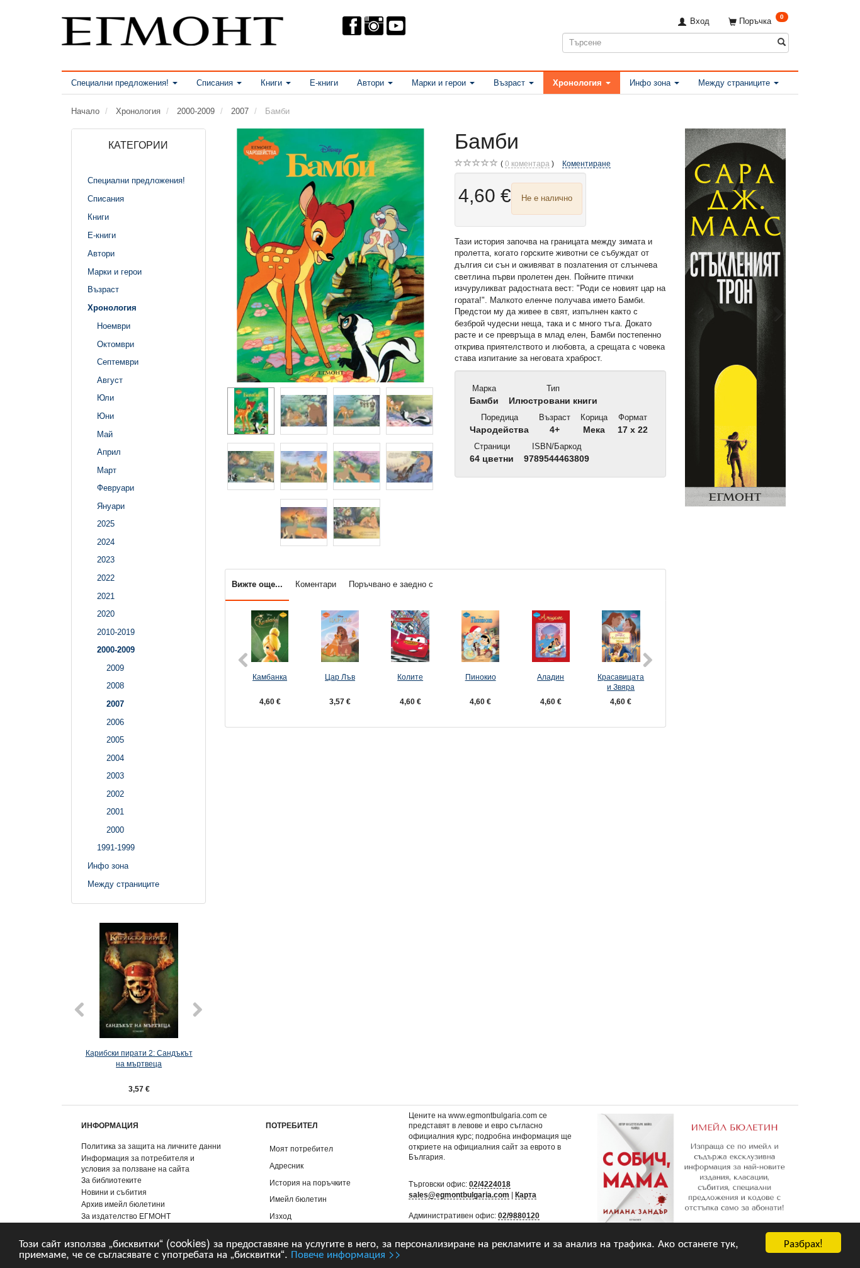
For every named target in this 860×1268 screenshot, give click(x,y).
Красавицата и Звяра (620, 682)
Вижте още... (257, 584)
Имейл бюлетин (298, 1199)
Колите (410, 677)
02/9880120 (519, 1215)
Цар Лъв (340, 677)
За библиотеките (111, 1180)
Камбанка (269, 677)
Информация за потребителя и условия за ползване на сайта (138, 1163)
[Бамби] (330, 255)
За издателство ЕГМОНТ (126, 1216)
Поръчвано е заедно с (391, 584)
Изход (280, 1216)
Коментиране (586, 163)
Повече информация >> (346, 1253)
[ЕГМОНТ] (172, 28)
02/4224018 (490, 1184)
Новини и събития (114, 1192)
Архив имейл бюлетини (123, 1204)
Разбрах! (803, 1242)
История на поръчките (310, 1183)
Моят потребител (301, 1149)
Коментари (315, 584)
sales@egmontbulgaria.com (459, 1195)
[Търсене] (782, 43)
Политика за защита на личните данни (151, 1146)
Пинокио (480, 677)
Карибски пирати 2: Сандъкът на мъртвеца (139, 1058)
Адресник (286, 1166)
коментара (527, 163)
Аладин (550, 677)
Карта (525, 1195)
